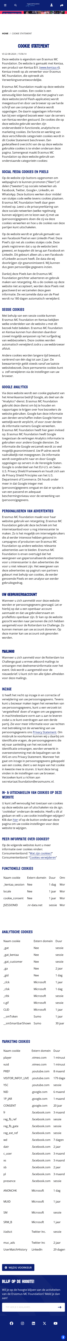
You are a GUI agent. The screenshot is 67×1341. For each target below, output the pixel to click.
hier (15, 820)
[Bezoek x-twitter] (44, 1323)
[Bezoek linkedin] (33, 1323)
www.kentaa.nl (49, 67)
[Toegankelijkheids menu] (63, 1337)
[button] (5, 5)
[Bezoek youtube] (55, 1323)
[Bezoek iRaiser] (33, 1335)
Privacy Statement (44, 732)
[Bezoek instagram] (22, 1323)
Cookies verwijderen (43, 857)
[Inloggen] (51, 5)
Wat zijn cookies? (41, 853)
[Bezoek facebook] (11, 1323)
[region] (33, 893)
